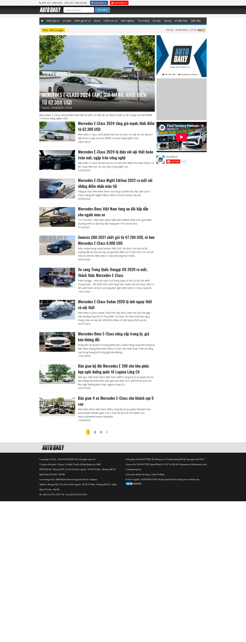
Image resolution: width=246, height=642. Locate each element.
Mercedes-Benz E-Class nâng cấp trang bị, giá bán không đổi (113, 336)
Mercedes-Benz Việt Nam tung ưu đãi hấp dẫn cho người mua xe (113, 211)
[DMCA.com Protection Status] (134, 483)
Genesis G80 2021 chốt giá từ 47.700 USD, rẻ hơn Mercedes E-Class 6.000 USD (116, 240)
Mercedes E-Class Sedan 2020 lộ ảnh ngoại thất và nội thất (115, 304)
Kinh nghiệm (127, 20)
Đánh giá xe (53, 20)
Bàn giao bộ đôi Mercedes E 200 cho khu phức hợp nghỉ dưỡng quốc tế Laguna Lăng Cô (113, 369)
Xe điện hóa (181, 20)
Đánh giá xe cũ (83, 20)
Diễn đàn (196, 20)
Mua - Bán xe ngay (53, 30)
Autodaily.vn (100, 2)
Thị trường (143, 20)
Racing (167, 20)
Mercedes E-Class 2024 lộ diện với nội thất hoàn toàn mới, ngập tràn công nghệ (115, 154)
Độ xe (97, 20)
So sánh (67, 20)
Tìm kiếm (102, 9)
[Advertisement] (100, 524)
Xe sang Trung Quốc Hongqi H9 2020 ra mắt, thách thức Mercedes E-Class (112, 272)
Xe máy (157, 20)
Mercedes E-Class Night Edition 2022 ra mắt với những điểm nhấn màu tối (115, 183)
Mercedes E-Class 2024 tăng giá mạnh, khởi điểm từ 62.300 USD (116, 126)
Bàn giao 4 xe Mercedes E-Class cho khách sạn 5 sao (116, 401)
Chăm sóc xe (111, 20)
